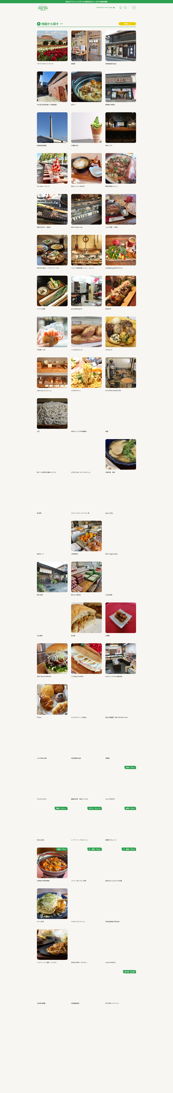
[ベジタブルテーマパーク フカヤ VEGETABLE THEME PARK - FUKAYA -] (43, 7)
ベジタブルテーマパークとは (104, 7)
